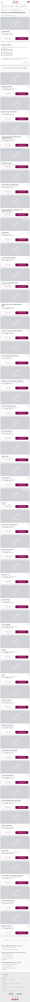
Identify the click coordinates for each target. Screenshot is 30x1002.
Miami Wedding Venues (7, 954)
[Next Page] (26, 940)
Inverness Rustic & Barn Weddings (9, 949)
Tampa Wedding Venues (7, 958)
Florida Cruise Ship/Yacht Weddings (10, 964)
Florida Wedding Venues (15, 9)
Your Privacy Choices (21, 987)
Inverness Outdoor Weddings (8, 947)
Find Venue (5, 979)
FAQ (9, 990)
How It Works (13, 990)
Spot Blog (18, 983)
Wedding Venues (4, 9)
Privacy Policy (13, 987)
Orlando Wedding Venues (8, 956)
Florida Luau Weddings (7, 966)
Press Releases (6, 983)
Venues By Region (12, 979)
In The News (12, 983)
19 (22, 939)
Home (4, 976)
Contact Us (5, 990)
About (7, 976)
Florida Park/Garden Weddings (9, 968)
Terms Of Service (6, 987)
